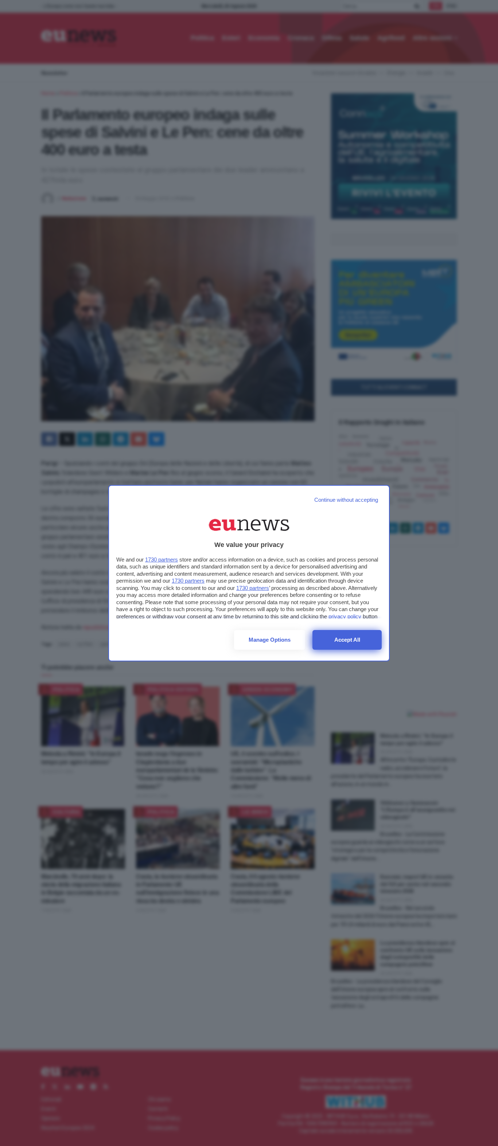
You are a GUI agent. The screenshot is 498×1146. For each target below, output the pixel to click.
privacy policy (344, 616)
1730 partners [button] (161, 559)
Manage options (270, 640)
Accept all (347, 640)
